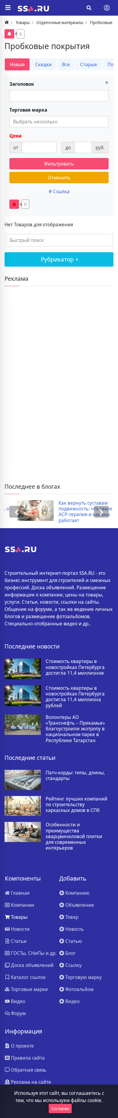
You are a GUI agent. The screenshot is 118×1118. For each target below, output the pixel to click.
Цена (15, 135)
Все (66, 64)
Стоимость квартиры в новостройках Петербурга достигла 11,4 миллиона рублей (75, 696)
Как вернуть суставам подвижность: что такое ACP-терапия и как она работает (73, 511)
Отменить (59, 177)
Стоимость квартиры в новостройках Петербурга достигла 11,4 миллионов (75, 667)
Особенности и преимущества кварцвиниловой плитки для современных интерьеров (74, 836)
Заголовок (21, 84)
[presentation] (16, 511)
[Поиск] (89, 8)
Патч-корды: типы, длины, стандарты (75, 775)
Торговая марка (28, 110)
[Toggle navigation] (106, 8)
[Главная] (7, 22)
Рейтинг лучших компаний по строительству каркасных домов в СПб (76, 804)
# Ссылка (59, 191)
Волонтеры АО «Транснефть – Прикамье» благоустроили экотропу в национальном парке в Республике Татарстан (75, 728)
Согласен (60, 1108)
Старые (88, 64)
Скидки (43, 64)
